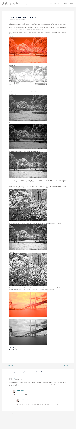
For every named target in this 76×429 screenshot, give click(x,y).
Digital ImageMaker (11, 3)
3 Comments (12, 19)
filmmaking (22, 19)
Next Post (66, 365)
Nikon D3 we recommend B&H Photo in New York (32, 29)
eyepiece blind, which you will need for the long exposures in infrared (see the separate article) (31, 289)
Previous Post (11, 365)
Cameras (18, 19)
